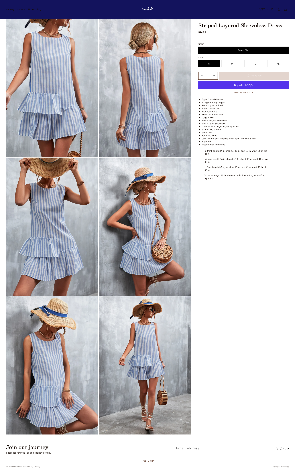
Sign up (282, 448)
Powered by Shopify (31, 466)
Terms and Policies (281, 467)
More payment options (243, 92)
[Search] (272, 9)
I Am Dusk (17, 466)
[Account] (278, 9)
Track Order (148, 460)
